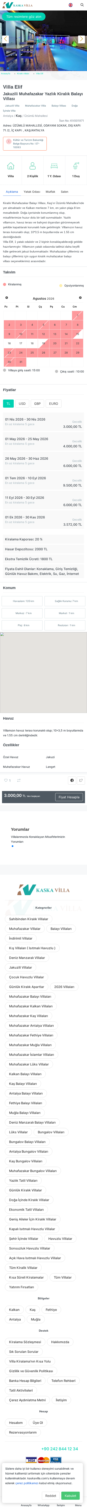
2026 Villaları (64, 987)
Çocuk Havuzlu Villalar (26, 977)
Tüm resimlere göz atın (23, 17)
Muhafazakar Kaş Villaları (28, 1016)
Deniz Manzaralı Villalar (27, 958)
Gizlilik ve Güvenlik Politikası (31, 1371)
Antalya (15, 1319)
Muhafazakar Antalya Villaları (31, 1025)
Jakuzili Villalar (20, 967)
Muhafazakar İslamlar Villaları (31, 1055)
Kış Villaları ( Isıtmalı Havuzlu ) (32, 948)
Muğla (35, 1319)
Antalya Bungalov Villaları (28, 1151)
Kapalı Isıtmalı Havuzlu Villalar (32, 1229)
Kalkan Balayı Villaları (25, 1074)
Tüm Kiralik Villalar (23, 1268)
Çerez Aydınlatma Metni (27, 1400)
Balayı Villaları (61, 929)
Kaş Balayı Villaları (23, 1084)
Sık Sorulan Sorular (23, 1352)
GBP (37, 404)
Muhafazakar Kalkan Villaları (31, 1006)
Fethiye (51, 1310)
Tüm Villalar (63, 1277)
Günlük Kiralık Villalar (25, 1190)
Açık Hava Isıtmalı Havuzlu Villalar (35, 1258)
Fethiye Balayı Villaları (25, 1103)
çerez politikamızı (26, 1483)
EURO (53, 404)
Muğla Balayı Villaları (24, 1113)
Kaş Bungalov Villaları (25, 1161)
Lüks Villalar (18, 1132)
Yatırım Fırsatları (21, 1287)
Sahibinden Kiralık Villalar (28, 919)
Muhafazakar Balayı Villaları (30, 996)
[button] (1, 68)
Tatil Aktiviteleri (21, 1390)
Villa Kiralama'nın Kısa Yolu (30, 1361)
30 (9, 361)
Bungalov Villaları (51, 1132)
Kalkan (14, 1310)
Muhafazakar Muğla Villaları (30, 1045)
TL (8, 404)
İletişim (61, 1400)
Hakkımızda (60, 1342)
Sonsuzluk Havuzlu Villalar (29, 1248)
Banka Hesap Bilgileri (25, 1381)
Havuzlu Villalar (60, 1239)
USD (22, 404)
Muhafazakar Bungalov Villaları (33, 1171)
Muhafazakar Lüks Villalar (29, 1064)
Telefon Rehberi (63, 1381)
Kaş (33, 1310)
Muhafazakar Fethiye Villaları (31, 1035)
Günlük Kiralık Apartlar (26, 987)
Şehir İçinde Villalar (23, 1239)
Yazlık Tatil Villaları (23, 1180)
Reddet (50, 1496)
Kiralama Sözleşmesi (25, 1342)
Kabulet (70, 1496)
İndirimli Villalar (20, 938)
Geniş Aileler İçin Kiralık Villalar (32, 1219)
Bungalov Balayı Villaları (27, 1142)
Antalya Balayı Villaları (26, 1093)
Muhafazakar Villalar (24, 929)
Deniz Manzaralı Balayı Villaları (32, 1122)
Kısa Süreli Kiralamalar (26, 1277)
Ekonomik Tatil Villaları (26, 1210)
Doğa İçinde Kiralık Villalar (29, 1200)
